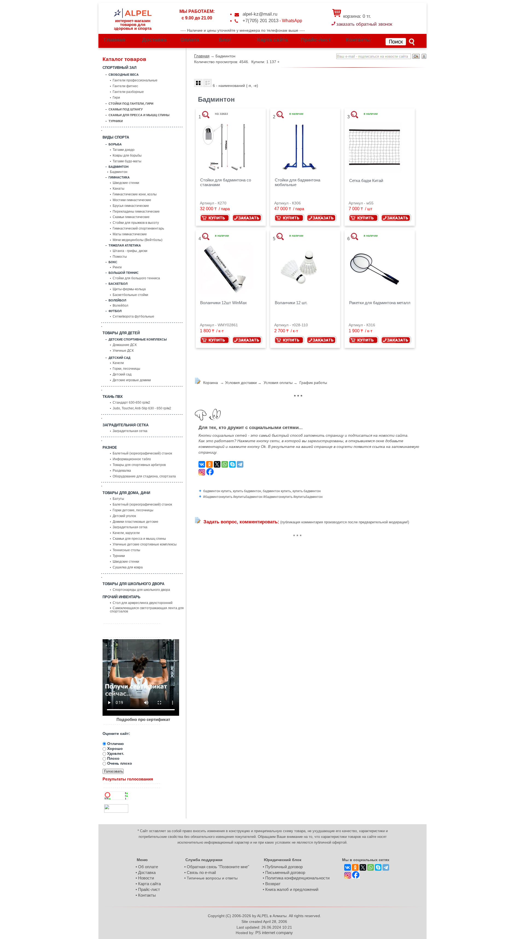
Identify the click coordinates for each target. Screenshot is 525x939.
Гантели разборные (128, 92)
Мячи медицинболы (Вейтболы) (137, 240)
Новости (146, 878)
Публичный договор (284, 867)
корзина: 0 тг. (356, 16)
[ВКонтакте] (202, 464)
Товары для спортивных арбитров (139, 465)
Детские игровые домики (132, 380)
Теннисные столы (126, 550)
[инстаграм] (202, 473)
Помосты (120, 257)
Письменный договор (285, 872)
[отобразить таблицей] (207, 84)
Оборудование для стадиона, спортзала (144, 476)
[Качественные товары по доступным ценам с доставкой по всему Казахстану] (132, 11)
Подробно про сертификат (143, 720)
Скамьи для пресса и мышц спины (139, 539)
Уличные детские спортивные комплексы (145, 544)
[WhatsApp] (224, 464)
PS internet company (274, 933)
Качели (118, 363)
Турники (119, 556)
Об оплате (148, 867)
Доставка (154, 40)
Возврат (273, 884)
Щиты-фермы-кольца (129, 289)
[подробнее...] (226, 148)
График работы (313, 383)
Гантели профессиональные (135, 80)
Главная (114, 40)
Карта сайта (272, 40)
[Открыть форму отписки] (424, 57)
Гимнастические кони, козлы (135, 194)
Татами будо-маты (127, 161)
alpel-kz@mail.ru (260, 14)
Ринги (117, 267)
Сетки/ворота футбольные (133, 316)
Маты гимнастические (130, 234)
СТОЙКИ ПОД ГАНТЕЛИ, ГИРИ (131, 103)
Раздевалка (122, 471)
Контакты (358, 40)
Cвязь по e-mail (201, 872)
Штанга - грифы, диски (130, 251)
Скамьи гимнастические (131, 217)
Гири (116, 97)
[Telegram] (240, 464)
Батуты (118, 499)
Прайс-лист (316, 40)
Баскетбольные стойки (130, 295)
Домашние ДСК (125, 345)
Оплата (189, 40)
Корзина (210, 383)
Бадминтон (118, 172)
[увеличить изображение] (205, 115)
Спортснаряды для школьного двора (141, 590)
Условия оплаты (278, 383)
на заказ (221, 114)
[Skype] (232, 464)
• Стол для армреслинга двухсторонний (141, 603)
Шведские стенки (126, 183)
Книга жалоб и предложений (291, 889)
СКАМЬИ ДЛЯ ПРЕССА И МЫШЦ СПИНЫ (139, 115)
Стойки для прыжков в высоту (136, 223)
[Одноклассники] (209, 464)
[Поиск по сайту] (400, 42)
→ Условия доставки (238, 383)
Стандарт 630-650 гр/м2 (131, 402)
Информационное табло (132, 459)
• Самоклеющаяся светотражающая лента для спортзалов (147, 610)
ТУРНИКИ (116, 121)
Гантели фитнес (125, 86)
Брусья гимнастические (131, 206)
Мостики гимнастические (132, 200)
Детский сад (122, 374)
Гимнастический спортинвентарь (138, 228)
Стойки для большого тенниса (136, 278)
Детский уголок (124, 516)
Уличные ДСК (123, 351)
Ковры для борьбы (127, 155)
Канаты (118, 188)
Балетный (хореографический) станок (142, 453)
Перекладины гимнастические (136, 211)
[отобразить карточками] (198, 84)
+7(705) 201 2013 (260, 21)
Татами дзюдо (124, 150)
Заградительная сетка (130, 431)
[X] (217, 464)
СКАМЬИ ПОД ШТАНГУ (126, 109)
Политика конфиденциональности (297, 878)
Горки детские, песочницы (133, 510)
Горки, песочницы (126, 369)
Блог (225, 40)
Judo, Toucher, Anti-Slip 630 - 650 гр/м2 (142, 408)
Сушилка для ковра (128, 567)
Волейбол (120, 305)
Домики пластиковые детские (135, 522)
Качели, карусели (126, 533)
